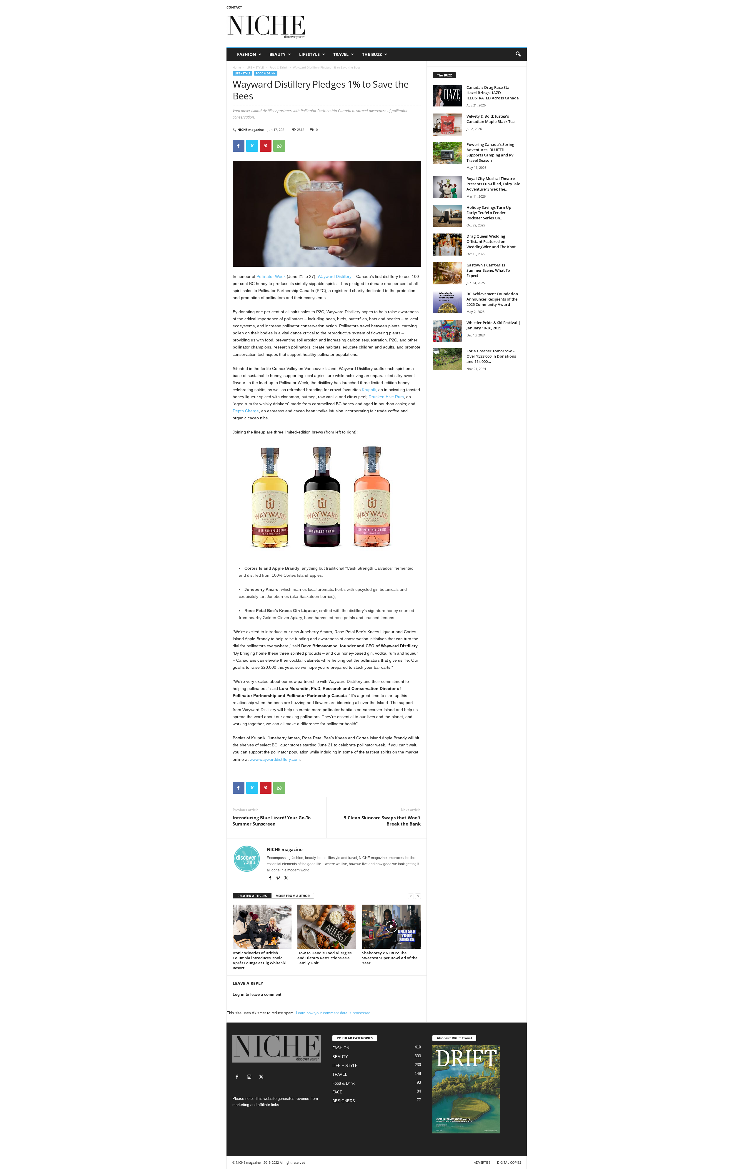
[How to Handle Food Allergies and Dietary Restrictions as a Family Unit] (326, 927)
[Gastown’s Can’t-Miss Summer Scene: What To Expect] (447, 273)
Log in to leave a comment (257, 994)
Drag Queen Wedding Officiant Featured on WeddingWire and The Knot (491, 241)
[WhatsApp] (279, 146)
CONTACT (234, 7)
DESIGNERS (343, 1101)
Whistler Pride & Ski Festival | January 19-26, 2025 (493, 325)
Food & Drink (278, 67)
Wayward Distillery (334, 276)
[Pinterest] (265, 146)
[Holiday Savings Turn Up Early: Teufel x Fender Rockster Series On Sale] (447, 216)
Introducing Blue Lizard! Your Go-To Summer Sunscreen (272, 821)
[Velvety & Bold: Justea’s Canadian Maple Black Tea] (447, 125)
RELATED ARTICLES (252, 895)
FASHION (246, 54)
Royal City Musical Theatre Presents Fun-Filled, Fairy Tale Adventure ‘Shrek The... (493, 184)
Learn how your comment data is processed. (333, 1013)
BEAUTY (277, 54)
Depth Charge (246, 410)
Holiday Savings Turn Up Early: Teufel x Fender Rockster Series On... (489, 213)
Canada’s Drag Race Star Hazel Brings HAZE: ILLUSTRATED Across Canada (493, 93)
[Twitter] (252, 146)
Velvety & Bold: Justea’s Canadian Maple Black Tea (491, 119)
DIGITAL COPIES (509, 1162)
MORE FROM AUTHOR (293, 895)
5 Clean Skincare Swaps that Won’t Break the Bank (382, 821)
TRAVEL (341, 54)
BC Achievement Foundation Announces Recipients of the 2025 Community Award (492, 299)
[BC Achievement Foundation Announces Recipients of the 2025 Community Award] (447, 302)
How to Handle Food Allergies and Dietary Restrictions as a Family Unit (324, 957)
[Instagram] (250, 1077)
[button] (518, 54)
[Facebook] (238, 146)
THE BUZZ (372, 54)
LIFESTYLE (309, 54)
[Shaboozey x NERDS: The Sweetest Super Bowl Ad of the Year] (391, 927)
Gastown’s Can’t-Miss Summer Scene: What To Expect (488, 270)
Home (237, 67)
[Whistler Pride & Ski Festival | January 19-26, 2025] (447, 331)
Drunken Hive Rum (386, 396)
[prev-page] (411, 896)
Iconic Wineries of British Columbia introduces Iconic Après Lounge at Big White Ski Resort (259, 960)
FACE (337, 1092)
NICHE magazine (250, 129)
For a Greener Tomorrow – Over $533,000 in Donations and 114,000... (491, 356)
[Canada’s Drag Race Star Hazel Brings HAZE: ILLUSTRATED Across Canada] (447, 96)
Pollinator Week (271, 276)
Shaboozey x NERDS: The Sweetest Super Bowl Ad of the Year (389, 957)
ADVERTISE (482, 1162)
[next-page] (418, 896)
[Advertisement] (420, 27)
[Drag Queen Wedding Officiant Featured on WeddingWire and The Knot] (447, 245)
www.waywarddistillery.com (275, 759)
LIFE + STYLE (255, 67)
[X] (286, 878)
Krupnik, (369, 389)
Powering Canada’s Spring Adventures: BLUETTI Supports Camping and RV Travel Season (490, 152)
